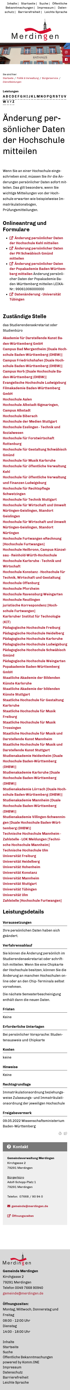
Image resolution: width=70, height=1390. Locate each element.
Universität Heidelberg (21, 862)
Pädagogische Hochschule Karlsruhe (33, 639)
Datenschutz (13, 1372)
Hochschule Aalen (17, 399)
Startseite (28, 3)
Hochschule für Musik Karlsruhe (29, 460)
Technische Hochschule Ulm (25, 850)
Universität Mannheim (21, 878)
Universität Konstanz (20, 873)
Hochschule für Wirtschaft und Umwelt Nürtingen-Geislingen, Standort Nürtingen (34, 527)
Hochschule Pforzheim (21, 589)
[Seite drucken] (60, 1133)
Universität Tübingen (20, 889)
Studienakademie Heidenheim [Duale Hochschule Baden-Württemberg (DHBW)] (33, 761)
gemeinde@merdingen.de (30, 1206)
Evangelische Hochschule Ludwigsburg (34, 383)
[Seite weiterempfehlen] (65, 1133)
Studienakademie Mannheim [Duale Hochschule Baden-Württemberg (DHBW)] (32, 805)
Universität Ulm (15, 895)
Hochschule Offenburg (21, 583)
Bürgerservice (50, 78)
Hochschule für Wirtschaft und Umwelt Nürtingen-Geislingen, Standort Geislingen (34, 510)
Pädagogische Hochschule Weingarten (34, 661)
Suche (43, 3)
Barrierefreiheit (29, 12)
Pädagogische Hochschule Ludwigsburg (35, 644)
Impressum (45, 7)
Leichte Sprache (55, 12)
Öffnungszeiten (23, 1216)
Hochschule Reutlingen (21, 600)
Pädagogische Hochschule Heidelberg (33, 633)
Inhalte (12, 3)
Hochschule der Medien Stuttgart (30, 421)
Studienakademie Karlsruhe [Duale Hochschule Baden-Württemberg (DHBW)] (31, 778)
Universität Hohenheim (21, 867)
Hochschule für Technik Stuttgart (30, 499)
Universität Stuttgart (20, 884)
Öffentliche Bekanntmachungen (28, 1357)
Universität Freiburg (19, 856)
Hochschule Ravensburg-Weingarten (33, 594)
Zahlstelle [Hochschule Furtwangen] (32, 901)
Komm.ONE (30, 1362)
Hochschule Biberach (20, 416)
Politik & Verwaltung (28, 78)
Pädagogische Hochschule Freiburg (31, 628)
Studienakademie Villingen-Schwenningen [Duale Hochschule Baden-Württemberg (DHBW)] (34, 822)
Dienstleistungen (12, 81)
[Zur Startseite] (35, 29)
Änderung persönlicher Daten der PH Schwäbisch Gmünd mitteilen (36, 253)
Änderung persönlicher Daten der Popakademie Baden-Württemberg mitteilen (38, 269)
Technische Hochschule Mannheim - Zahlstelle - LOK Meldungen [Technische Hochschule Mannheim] (32, 839)
